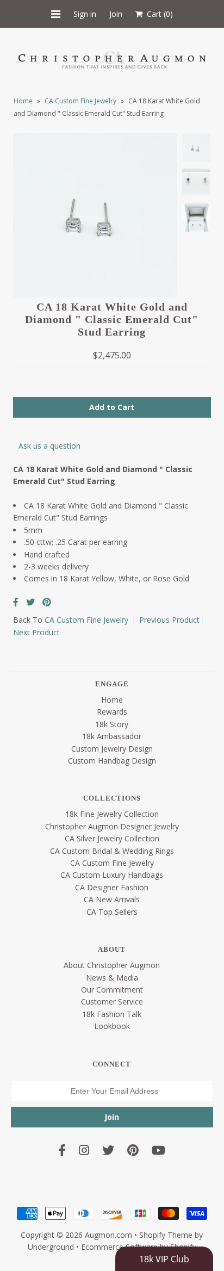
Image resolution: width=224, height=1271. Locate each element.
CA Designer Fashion (111, 887)
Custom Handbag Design (112, 760)
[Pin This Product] (46, 602)
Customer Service (112, 1001)
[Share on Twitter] (30, 602)
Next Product (36, 632)
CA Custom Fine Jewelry (80, 101)
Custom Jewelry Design (112, 748)
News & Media (112, 977)
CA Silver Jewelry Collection (112, 838)
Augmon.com (108, 1235)
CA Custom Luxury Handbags (111, 875)
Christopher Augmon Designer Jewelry (112, 826)
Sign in (84, 14)
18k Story (111, 724)
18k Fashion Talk (111, 1014)
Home (23, 101)
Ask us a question (49, 446)
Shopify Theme (165, 1235)
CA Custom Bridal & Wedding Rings (112, 851)
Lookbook (112, 1026)
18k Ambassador (111, 736)
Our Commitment (112, 989)
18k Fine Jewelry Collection (112, 814)
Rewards (112, 711)
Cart (157, 14)
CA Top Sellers (112, 912)
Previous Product (169, 620)
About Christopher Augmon (112, 965)
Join (115, 14)
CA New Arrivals (112, 899)
